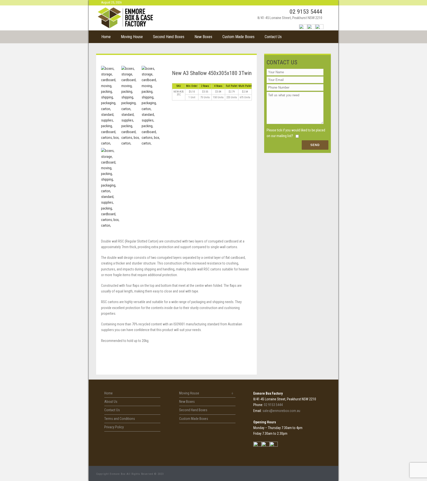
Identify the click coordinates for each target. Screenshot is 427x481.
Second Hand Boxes (168, 36)
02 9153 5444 (306, 11)
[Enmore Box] (126, 17)
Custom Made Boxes (238, 36)
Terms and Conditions (119, 419)
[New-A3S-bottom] (130, 106)
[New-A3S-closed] (110, 106)
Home (106, 36)
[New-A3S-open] (151, 106)
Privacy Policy (114, 427)
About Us (110, 402)
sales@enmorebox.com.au (281, 411)
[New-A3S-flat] (110, 188)
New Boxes (203, 36)
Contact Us (273, 36)
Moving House (132, 36)
